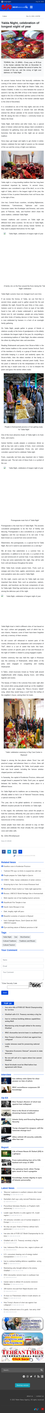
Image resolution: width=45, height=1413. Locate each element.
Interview (6, 1074)
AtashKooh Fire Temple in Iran (15, 902)
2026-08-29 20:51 (11, 1250)
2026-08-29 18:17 (15, 1263)
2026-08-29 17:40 (17, 1270)
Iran (15, 937)
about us (30, 1396)
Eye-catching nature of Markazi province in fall (20, 927)
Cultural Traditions (9, 941)
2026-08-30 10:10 (16, 1215)
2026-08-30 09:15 (19, 1229)
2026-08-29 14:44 (11, 1291)
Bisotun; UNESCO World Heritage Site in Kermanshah (23, 893)
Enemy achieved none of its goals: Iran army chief (22, 1309)
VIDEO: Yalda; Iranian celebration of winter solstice (22, 880)
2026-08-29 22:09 (14, 1236)
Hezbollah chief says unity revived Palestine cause (22, 1199)
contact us (40, 1396)
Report (4, 1147)
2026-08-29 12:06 (11, 1312)
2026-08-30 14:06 (17, 1194)
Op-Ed (4, 1098)
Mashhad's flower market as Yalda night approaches (22, 889)
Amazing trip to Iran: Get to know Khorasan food (21, 884)
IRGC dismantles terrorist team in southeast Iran (23, 1033)
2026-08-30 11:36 (20, 1208)
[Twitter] (31, 1376)
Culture (4, 16)
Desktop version (22, 1385)
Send (5, 993)
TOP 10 (8, 1003)
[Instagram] (27, 1376)
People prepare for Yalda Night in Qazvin (18, 875)
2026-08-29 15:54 (17, 1284)
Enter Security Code (9, 983)
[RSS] (38, 1376)
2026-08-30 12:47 (11, 1201)
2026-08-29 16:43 (11, 1277)
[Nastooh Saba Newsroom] (35, 1409)
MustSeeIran (25, 937)
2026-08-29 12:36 (18, 1305)
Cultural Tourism (9, 945)
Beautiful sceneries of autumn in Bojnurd (18, 916)
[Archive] (42, 1376)
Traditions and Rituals (27, 941)
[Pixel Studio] (41, 1409)
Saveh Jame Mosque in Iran (14, 907)
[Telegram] (24, 1376)
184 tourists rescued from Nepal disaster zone (20, 1289)
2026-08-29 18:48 (21, 1257)
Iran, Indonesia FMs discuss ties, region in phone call (23, 1247)
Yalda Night (7, 937)
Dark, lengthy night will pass (14, 911)
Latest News (7, 1188)
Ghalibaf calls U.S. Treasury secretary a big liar (23, 1014)
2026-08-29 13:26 (15, 1298)
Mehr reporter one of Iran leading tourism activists (22, 898)
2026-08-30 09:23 (16, 1222)
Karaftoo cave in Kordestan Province (17, 866)
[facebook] (34, 1376)
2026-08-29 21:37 (11, 1243)
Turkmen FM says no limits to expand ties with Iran (22, 871)
